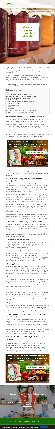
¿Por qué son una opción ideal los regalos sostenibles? (22, 96)
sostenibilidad (35, 128)
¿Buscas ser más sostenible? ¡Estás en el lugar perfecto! (22, 112)
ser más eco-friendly (42, 349)
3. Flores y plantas (14, 103)
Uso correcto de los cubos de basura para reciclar (27, 395)
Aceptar (44, 426)
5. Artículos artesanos (15, 107)
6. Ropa (12, 108)
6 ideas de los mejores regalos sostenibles (18, 98)
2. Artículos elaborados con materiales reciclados (22, 101)
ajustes (36, 427)
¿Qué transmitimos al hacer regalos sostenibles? (20, 94)
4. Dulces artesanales (15, 105)
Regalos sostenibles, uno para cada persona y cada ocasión (23, 110)
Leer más (27, 408)
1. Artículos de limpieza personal (18, 100)
